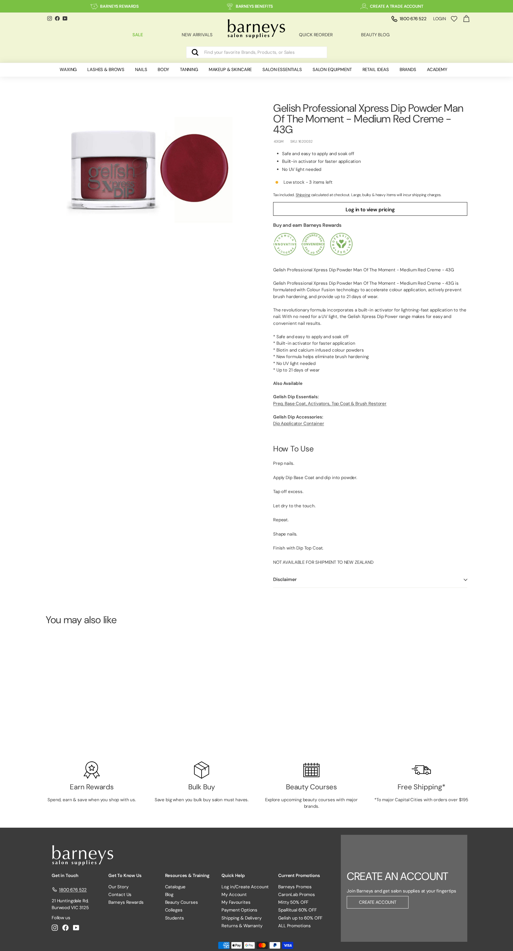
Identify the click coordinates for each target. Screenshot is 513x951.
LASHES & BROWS (105, 70)
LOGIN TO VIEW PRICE (78, 733)
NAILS (141, 70)
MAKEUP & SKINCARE (230, 70)
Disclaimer (284, 580)
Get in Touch (65, 875)
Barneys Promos (295, 887)
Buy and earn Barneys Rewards (307, 225)
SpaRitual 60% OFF (297, 910)
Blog (169, 895)
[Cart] (466, 18)
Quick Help (233, 875)
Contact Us (120, 895)
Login (439, 19)
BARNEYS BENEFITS (254, 6)
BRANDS (408, 70)
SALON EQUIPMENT (332, 70)
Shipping (303, 195)
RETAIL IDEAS (375, 70)
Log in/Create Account (245, 887)
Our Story (118, 887)
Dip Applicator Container (298, 424)
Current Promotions (299, 875)
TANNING (189, 70)
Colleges (174, 910)
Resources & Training (187, 875)
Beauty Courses (181, 902)
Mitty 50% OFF (293, 902)
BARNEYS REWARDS (119, 6)
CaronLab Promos (296, 895)
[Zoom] (149, 169)
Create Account (377, 902)
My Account (234, 895)
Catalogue (175, 887)
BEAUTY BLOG (375, 35)
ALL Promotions (294, 926)
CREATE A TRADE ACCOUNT (396, 6)
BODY (163, 70)
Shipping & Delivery (241, 918)
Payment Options (239, 910)
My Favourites (235, 902)
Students (174, 918)
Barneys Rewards (126, 902)
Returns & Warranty (241, 926)
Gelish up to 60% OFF (300, 918)
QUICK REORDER (315, 35)
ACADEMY (437, 70)
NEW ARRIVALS (197, 35)
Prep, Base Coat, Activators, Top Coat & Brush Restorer (330, 404)
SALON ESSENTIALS (282, 70)
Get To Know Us (125, 875)
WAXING (68, 70)
